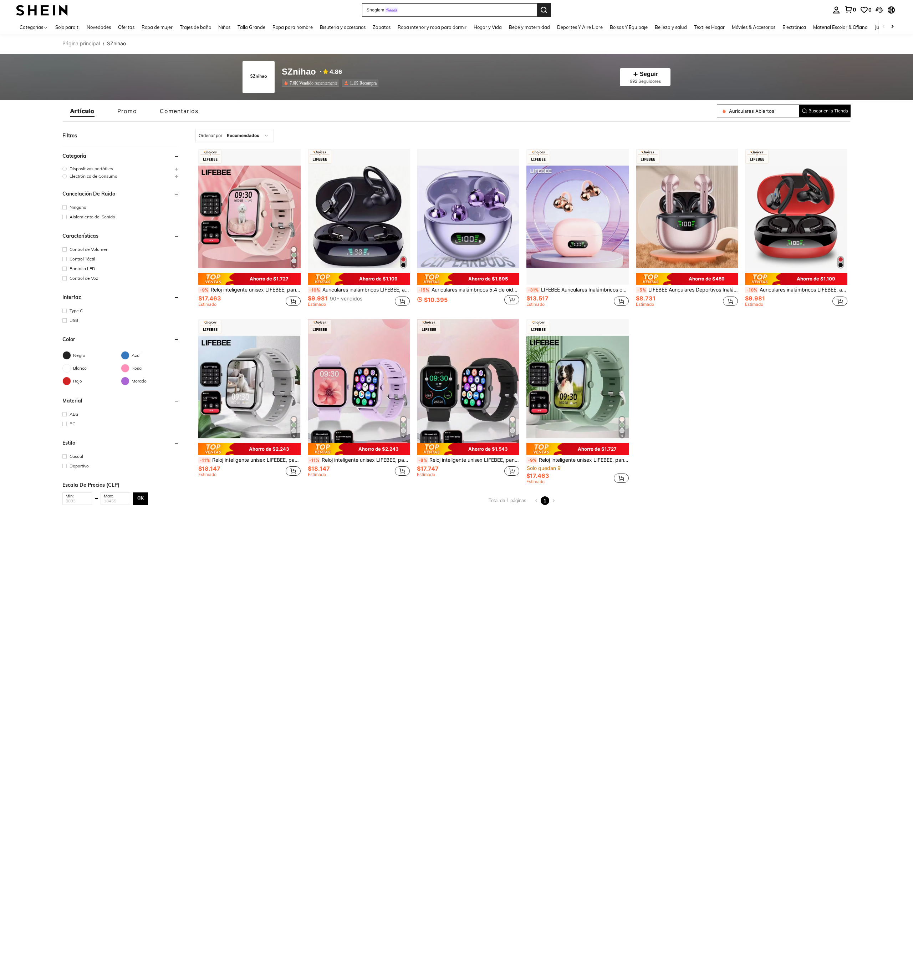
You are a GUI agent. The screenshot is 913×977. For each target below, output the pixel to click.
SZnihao (299, 71)
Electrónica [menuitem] (794, 27)
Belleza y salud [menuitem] (671, 27)
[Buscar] (544, 10)
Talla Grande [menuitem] (251, 27)
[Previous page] (536, 500)
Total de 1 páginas (507, 500)
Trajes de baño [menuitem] (195, 27)
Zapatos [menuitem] (382, 27)
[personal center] (836, 10)
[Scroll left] (883, 27)
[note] (249, 279)
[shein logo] (42, 9)
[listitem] (312, 83)
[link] (850, 9)
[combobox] (235, 135)
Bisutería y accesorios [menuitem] (343, 27)
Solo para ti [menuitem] (67, 27)
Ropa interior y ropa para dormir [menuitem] (432, 27)
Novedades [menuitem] (99, 27)
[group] (120, 168)
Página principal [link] (81, 43)
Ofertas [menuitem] (126, 27)
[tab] (82, 110)
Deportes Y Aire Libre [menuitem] (580, 27)
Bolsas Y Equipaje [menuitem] (629, 27)
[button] (879, 10)
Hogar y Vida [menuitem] (488, 27)
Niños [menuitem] (224, 27)
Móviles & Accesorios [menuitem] (753, 27)
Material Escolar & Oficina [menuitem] (840, 27)
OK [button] (140, 498)
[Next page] (553, 500)
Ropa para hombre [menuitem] (292, 27)
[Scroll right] (892, 27)
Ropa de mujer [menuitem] (157, 27)
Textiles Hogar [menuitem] (709, 27)
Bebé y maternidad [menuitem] (529, 27)
